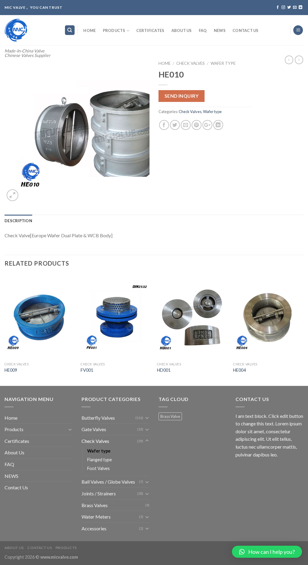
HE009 (11, 370)
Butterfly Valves (98, 418)
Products (114, 30)
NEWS (220, 30)
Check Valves (190, 63)
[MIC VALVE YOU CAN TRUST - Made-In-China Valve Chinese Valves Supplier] (30, 30)
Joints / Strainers (99, 493)
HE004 (239, 370)
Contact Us (246, 30)
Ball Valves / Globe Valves (108, 482)
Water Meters (96, 516)
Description (18, 220)
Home (89, 30)
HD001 (164, 370)
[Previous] (4, 330)
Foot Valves (98, 468)
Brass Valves (95, 505)
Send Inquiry (182, 96)
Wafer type (223, 63)
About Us (181, 30)
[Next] (303, 330)
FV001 (87, 370)
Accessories (94, 528)
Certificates (150, 30)
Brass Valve (170, 416)
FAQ (203, 30)
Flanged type (99, 459)
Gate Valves (94, 429)
